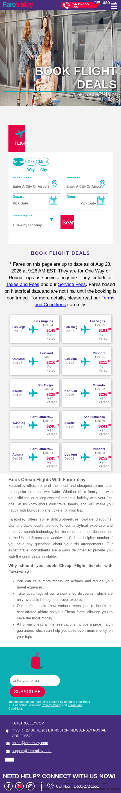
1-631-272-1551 (80, 5)
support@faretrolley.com (31, 751)
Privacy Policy (51, 705)
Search (68, 222)
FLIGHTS (20, 143)
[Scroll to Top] (114, 765)
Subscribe (27, 691)
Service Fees (72, 284)
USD (106, 3)
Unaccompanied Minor (35, 237)
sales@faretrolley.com (30, 743)
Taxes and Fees (22, 284)
